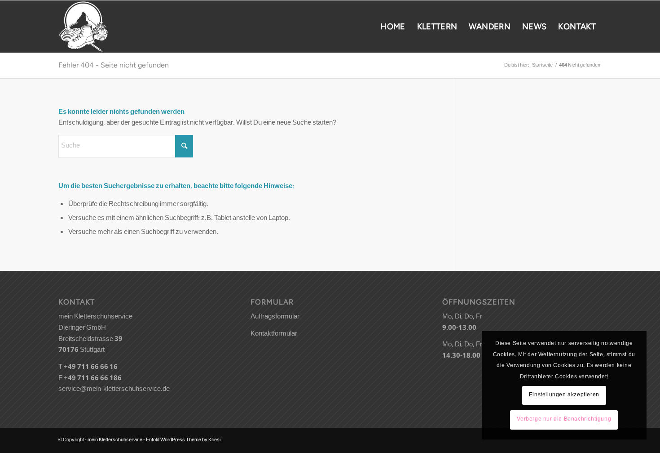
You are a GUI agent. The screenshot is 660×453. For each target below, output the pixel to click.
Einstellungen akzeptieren (564, 395)
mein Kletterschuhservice (115, 440)
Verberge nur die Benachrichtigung (564, 419)
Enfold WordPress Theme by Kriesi (183, 440)
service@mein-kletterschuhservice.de (114, 389)
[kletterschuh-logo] (83, 26)
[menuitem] (392, 26)
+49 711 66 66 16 (91, 367)
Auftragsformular (275, 317)
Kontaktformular (274, 334)
